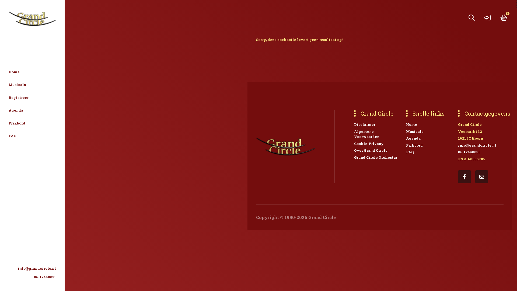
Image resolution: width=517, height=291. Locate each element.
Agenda (16, 110)
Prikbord (17, 123)
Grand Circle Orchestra (375, 157)
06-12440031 (45, 277)
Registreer (19, 97)
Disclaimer (364, 124)
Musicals (17, 84)
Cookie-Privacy (369, 143)
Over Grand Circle (370, 150)
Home (14, 72)
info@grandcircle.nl (37, 268)
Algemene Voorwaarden (366, 134)
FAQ (12, 135)
